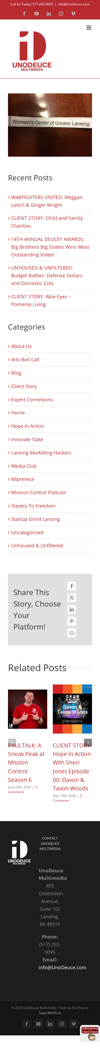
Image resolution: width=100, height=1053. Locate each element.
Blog (16, 373)
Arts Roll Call (25, 359)
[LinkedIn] (72, 609)
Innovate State (27, 439)
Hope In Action (27, 426)
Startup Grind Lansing (35, 519)
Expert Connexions (32, 399)
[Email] (72, 633)
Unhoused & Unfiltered (37, 545)
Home (18, 412)
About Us (21, 346)
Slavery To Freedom (33, 505)
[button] (12, 743)
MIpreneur (23, 479)
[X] (72, 598)
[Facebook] (72, 586)
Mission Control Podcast (38, 492)
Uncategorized (27, 532)
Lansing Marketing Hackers (41, 452)
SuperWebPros (50, 1013)
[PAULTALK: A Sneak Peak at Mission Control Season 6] (27, 685)
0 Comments (22, 789)
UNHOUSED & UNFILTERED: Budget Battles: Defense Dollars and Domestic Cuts (46, 275)
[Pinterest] (72, 621)
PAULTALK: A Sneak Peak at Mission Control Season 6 (26, 762)
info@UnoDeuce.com (74, 4)
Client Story (24, 386)
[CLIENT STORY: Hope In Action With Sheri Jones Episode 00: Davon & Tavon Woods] (72, 685)
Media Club (24, 466)
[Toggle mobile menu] (89, 27)
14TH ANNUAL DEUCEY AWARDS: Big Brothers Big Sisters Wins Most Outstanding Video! (50, 247)
